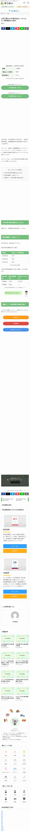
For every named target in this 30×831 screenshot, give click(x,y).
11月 (2, 828)
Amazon (16, 317)
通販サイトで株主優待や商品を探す (14, 177)
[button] (3, 28)
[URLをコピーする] (26, 28)
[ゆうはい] (7, 4)
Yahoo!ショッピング (16, 329)
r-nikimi (15, 621)
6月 (2, 819)
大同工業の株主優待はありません (13, 172)
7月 (2, 821)
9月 (2, 825)
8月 (2, 823)
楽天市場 (16, 323)
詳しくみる (15, 546)
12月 (2, 830)
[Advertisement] (15, 48)
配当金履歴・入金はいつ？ (12, 175)
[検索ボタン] (28, 3)
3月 (2, 814)
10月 (2, 826)
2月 (2, 813)
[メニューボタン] (24, 3)
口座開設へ (15, 551)
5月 (2, 818)
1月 (2, 811)
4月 (2, 816)
